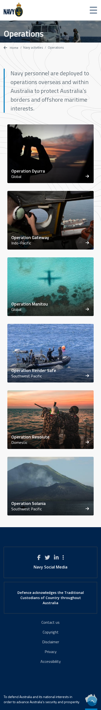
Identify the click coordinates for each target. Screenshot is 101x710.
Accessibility (50, 661)
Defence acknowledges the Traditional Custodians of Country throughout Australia (50, 597)
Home (13, 48)
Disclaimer (50, 642)
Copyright (51, 632)
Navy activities (33, 47)
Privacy (51, 652)
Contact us (50, 622)
